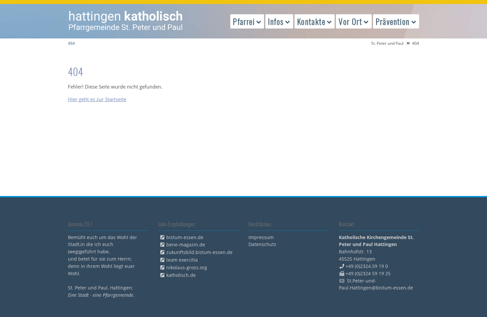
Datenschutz (262, 244)
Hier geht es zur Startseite (97, 99)
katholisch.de (181, 275)
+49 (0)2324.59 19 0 (367, 266)
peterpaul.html (126, 21)
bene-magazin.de (185, 244)
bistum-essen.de (184, 237)
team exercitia (182, 260)
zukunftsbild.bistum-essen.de (199, 252)
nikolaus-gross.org (186, 267)
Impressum (261, 237)
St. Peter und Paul (387, 43)
